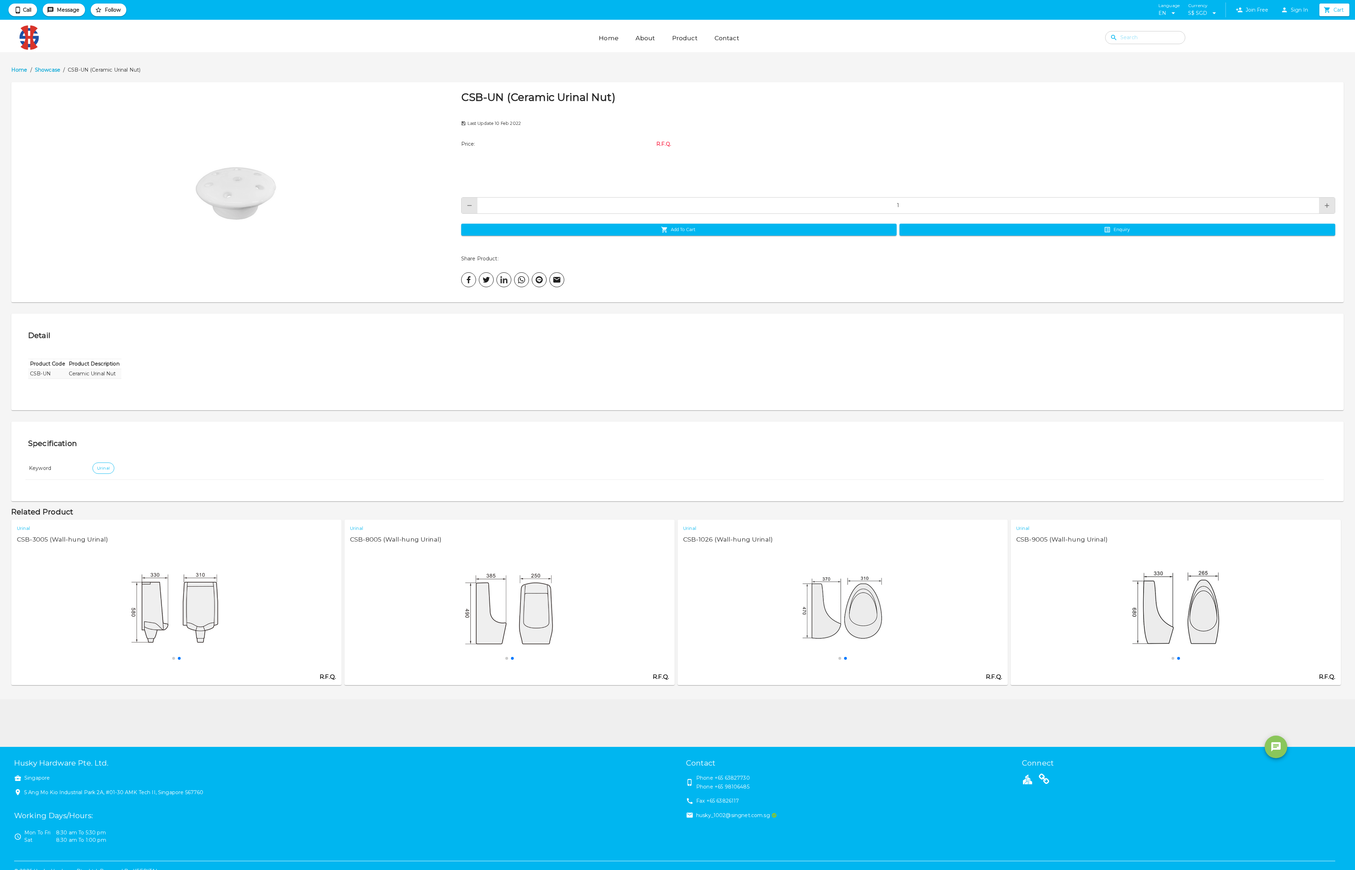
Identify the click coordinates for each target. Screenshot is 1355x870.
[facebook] (468, 279)
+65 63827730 (732, 778)
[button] (236, 192)
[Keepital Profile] (1027, 779)
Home (19, 70)
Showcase (47, 70)
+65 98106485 (732, 787)
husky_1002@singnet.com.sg (733, 815)
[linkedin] (503, 279)
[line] (539, 279)
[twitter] (486, 279)
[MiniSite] (1044, 780)
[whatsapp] (521, 279)
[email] (556, 279)
